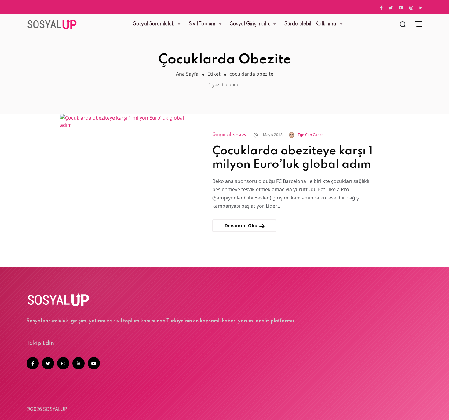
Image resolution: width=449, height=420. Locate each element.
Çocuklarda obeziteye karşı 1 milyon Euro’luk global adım (292, 158)
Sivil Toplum (202, 24)
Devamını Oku (241, 225)
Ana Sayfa (187, 73)
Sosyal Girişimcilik (250, 24)
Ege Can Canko (310, 134)
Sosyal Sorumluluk (153, 24)
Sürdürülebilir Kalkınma (310, 24)
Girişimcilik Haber (230, 135)
